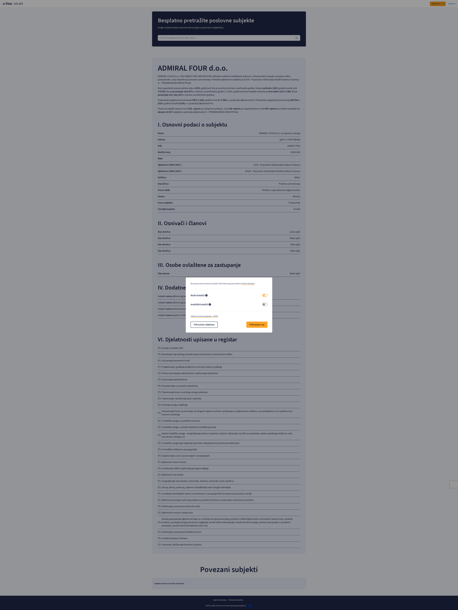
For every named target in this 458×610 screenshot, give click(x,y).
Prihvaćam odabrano (204, 324)
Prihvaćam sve (257, 324)
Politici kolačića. (248, 283)
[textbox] (229, 38)
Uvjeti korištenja (219, 600)
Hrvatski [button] (451, 4)
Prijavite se (436, 4)
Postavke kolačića (235, 600)
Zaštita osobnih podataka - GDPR (204, 316)
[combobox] (229, 38)
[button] (206, 295)
